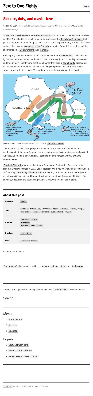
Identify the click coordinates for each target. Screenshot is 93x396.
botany (33, 209)
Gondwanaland (27, 50)
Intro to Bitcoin (26, 233)
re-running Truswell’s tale (29, 172)
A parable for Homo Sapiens (32, 225)
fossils (55, 209)
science (35, 212)
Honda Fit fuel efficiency (20, 350)
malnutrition (66, 55)
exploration (47, 209)
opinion (54, 266)
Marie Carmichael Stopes (16, 35)
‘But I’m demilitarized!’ (29, 241)
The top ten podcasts (29, 219)
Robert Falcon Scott (43, 35)
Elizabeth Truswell (12, 165)
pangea (81, 209)
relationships (26, 212)
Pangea (44, 50)
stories (63, 266)
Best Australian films (18, 345)
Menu (86, 6)
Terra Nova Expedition (71, 39)
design (45, 266)
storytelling (45, 212)
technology (77, 266)
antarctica (24, 209)
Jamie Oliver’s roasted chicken (23, 356)
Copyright (7, 386)
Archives (13, 325)
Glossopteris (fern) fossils (36, 46)
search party (69, 63)
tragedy (68, 212)
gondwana (64, 209)
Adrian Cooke (59, 289)
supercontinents (57, 212)
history (73, 209)
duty (39, 209)
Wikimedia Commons (55, 143)
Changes (13, 331)
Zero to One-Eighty (13, 266)
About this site (15, 319)
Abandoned (25, 222)
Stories (23, 201)
